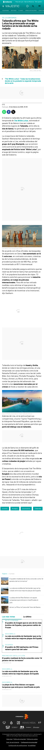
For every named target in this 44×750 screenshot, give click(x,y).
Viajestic (4, 574)
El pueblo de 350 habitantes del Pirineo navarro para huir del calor (21, 648)
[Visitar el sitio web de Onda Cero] (8, 727)
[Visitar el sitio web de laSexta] (11, 722)
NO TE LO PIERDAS (11, 620)
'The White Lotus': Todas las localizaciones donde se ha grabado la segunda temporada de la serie (23, 81)
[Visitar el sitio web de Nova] (26, 722)
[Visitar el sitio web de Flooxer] (36, 727)
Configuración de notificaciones (17, 745)
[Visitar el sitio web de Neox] (18, 722)
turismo (5, 508)
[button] (33, 6)
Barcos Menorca (29, 2)
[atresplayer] (27, 6)
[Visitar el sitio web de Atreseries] (40, 722)
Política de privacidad (19, 739)
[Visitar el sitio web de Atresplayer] (29, 727)
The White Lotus (21, 120)
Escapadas (5, 10)
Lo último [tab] (27, 616)
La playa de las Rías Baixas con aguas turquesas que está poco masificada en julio (21, 685)
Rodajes (15, 508)
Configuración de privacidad (29, 742)
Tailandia (38, 508)
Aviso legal (9, 739)
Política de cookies (32, 739)
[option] (22, 636)
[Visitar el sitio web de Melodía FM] (22, 727)
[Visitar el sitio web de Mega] (33, 722)
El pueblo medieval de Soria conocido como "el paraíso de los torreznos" (22, 659)
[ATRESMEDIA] (22, 716)
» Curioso (11, 574)
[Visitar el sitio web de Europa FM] (15, 727)
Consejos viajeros (31, 10)
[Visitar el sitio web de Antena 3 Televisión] (4, 722)
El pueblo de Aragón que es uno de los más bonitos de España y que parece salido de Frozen (23, 625)
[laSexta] (7, 1)
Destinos (13, 10)
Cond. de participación (12, 742)
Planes (21, 10)
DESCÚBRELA (10, 634)
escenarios (26, 508)
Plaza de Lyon (19, 2)
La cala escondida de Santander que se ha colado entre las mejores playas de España (23, 637)
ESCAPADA (9, 645)
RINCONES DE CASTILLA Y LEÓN (13, 656)
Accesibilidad (32, 745)
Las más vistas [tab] (8, 616)
